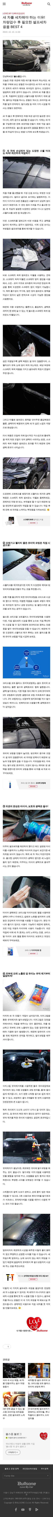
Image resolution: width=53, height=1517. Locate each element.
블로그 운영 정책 (12, 1469)
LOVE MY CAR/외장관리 (14, 13)
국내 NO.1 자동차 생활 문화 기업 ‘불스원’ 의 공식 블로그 (20, 1445)
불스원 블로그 (14, 1434)
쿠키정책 (44, 1469)
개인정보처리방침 (29, 1469)
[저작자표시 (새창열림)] (12, 1346)
